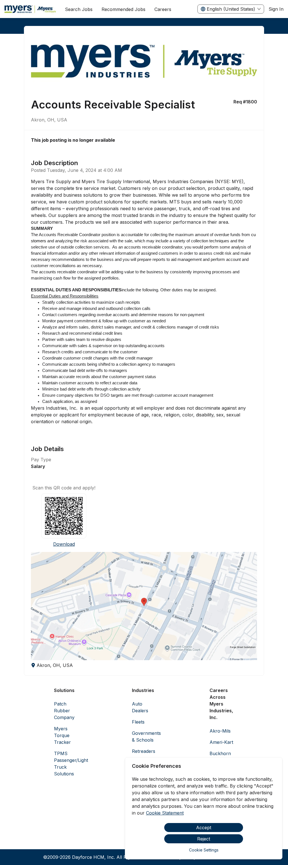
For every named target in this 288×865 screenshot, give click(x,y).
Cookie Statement (165, 813)
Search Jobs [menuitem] (79, 9)
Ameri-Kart (221, 742)
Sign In (276, 9)
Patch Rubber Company (64, 710)
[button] (144, 606)
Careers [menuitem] (162, 9)
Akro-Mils (220, 731)
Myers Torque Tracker (62, 735)
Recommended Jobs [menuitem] (123, 9)
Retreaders (143, 751)
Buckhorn (220, 753)
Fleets (138, 722)
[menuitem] (30, 9)
